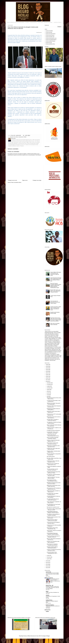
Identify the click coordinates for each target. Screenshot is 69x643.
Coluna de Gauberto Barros (51, 39)
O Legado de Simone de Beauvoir (53, 430)
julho (48, 391)
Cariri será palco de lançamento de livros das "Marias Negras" (55, 302)
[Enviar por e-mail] (25, 135)
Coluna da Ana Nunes (50, 35)
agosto (48, 389)
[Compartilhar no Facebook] (28, 135)
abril (48, 396)
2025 (47, 366)
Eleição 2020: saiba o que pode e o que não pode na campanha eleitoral (55, 291)
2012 (47, 565)
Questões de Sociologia (48, 22)
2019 (47, 376)
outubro (48, 386)
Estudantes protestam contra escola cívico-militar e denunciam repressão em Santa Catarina (52, 587)
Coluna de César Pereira (50, 33)
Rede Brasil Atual (39, 32)
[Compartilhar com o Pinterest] (29, 135)
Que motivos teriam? (51, 456)
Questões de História (57, 22)
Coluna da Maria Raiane (50, 41)
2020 (47, 374)
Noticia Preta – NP (49, 585)
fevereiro (49, 557)
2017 (47, 379)
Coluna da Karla (49, 32)
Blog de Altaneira (49, 577)
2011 (47, 567)
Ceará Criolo (48, 571)
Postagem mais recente (12, 180)
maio (48, 394)
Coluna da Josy (49, 42)
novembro (49, 384)
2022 (47, 371)
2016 (47, 381)
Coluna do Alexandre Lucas (51, 38)
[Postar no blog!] (26, 135)
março (48, 555)
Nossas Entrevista (33, 22)
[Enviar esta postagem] (23, 135)
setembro (49, 387)
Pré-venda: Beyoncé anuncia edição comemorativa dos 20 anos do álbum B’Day (52, 574)
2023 (47, 369)
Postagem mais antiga (37, 180)
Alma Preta (48, 609)
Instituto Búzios (49, 600)
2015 (47, 560)
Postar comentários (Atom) (16, 182)
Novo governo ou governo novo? (53, 507)
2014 (47, 562)
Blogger (48, 635)
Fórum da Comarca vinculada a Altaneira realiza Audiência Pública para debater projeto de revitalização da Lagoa (55, 285)
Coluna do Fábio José (50, 36)
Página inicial (24, 180)
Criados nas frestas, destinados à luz (52, 592)
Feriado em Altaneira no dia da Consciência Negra (15, 22)
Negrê (47, 591)
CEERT (47, 611)
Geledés (47, 595)
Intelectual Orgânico (50, 604)
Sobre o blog (40, 22)
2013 (47, 564)
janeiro (48, 558)
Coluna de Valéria (49, 30)
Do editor (27, 22)
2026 (47, 364)
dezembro (49, 382)
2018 (47, 378)
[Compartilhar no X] (27, 135)
